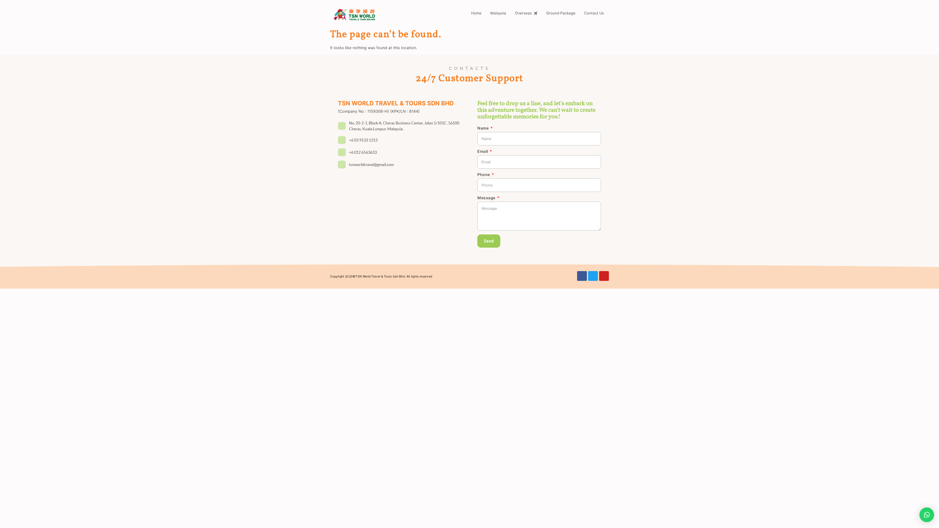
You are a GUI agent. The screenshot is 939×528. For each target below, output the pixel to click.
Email (483, 151)
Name (483, 128)
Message (486, 198)
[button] (926, 514)
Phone (484, 175)
